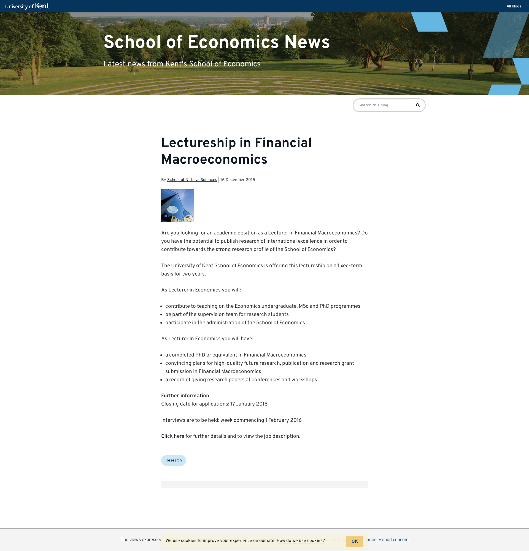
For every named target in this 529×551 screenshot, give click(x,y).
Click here (172, 436)
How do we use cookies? (301, 541)
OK (355, 541)
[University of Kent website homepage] (29, 6)
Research (174, 460)
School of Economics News (216, 42)
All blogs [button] (514, 6)
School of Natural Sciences (192, 180)
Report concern (394, 539)
